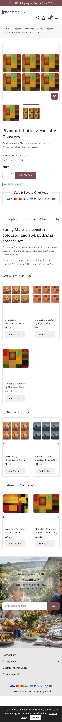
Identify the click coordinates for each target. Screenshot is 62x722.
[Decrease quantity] (12, 177)
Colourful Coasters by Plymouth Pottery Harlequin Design (46, 323)
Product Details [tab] (37, 219)
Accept (35, 717)
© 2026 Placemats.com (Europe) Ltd (31, 691)
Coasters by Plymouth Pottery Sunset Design (14, 323)
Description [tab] (10, 219)
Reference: (8, 155)
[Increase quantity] (12, 173)
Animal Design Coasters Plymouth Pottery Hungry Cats (46, 460)
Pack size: (8, 160)
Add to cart (25, 175)
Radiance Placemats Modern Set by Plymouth (15, 532)
